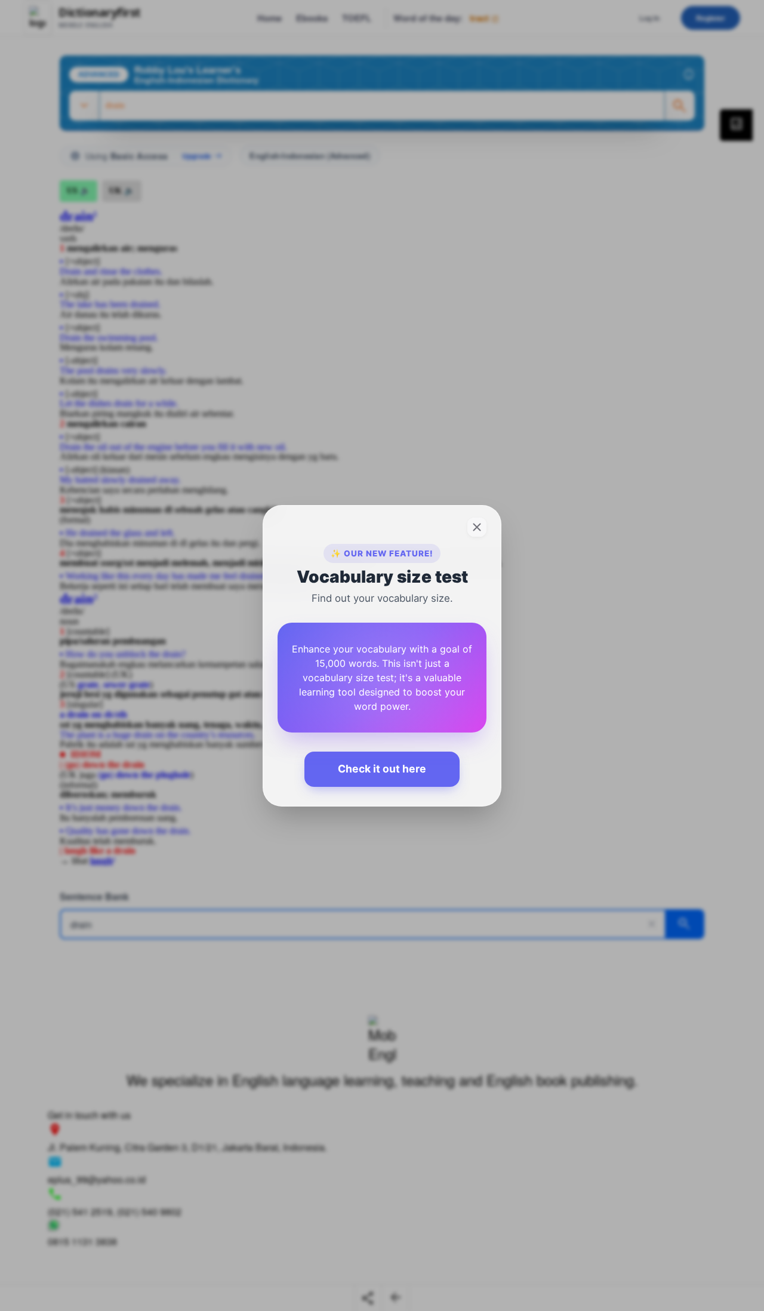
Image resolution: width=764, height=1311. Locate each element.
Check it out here (382, 768)
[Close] (476, 527)
